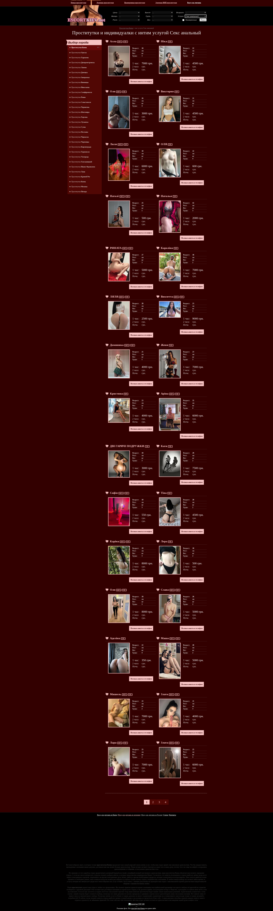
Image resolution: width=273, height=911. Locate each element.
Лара (113, 742)
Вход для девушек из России (151, 815)
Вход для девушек (194, 3)
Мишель (115, 694)
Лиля (113, 144)
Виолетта (167, 296)
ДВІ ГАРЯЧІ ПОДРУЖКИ (127, 446)
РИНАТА (116, 247)
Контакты (172, 815)
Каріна (114, 541)
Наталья (166, 196)
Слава (165, 589)
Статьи (165, 815)
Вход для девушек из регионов (129, 815)
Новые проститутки (78, 3)
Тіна (164, 492)
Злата (164, 694)
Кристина (116, 393)
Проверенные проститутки (134, 3)
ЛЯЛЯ (114, 296)
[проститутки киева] (86, 13)
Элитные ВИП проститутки (166, 3)
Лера (164, 541)
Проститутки (79, 53)
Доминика (117, 344)
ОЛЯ (164, 144)
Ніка (164, 41)
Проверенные (191, 20)
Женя (164, 344)
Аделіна (115, 638)
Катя (164, 446)
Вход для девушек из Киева (107, 815)
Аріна (164, 393)
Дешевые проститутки (105, 3)
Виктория (167, 91)
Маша (165, 638)
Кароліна (167, 247)
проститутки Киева (138, 908)
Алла (113, 41)
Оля (112, 91)
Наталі (114, 196)
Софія (114, 492)
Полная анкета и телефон (141, 81)
